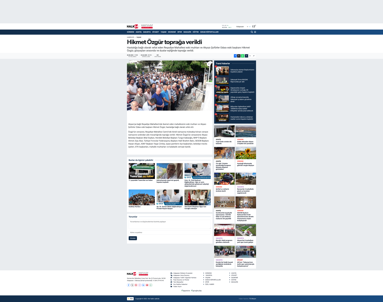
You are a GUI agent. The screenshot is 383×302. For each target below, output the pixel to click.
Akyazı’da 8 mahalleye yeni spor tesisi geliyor (245, 241)
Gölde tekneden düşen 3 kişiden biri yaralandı (245, 142)
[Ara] (252, 32)
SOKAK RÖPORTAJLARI (209, 32)
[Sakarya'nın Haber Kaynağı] (140, 26)
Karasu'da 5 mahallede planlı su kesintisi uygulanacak (245, 191)
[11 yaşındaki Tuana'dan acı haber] (142, 171)
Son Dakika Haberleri (180, 284)
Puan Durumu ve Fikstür (181, 280)
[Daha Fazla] (246, 56)
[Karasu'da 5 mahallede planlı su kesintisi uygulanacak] (245, 179)
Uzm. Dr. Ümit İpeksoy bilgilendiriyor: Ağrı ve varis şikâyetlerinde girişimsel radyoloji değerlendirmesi (197, 183)
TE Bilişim (252, 299)
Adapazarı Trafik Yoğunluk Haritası (184, 278)
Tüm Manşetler (178, 282)
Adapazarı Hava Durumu (181, 275)
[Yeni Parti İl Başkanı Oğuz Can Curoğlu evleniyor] (198, 197)
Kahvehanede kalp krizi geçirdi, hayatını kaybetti (168, 181)
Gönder (133, 238)
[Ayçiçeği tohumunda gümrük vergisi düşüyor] (245, 153)
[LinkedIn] (143, 285)
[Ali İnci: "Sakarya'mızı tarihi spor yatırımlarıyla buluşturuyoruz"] (245, 252)
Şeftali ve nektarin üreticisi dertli (222, 190)
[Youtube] (147, 285)
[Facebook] (128, 285)
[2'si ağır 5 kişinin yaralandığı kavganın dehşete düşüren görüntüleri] (224, 153)
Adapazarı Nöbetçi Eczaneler (182, 273)
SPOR (179, 32)
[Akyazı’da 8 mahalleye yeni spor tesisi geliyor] (245, 230)
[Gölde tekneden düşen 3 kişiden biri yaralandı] (245, 131)
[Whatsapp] (150, 285)
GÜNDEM (130, 32)
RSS (131, 299)
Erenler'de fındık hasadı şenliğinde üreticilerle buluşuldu (224, 264)
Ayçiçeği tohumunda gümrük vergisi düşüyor (245, 164)
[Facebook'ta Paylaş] (235, 56)
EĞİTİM (196, 32)
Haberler (130, 37)
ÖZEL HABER (209, 284)
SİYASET (155, 32)
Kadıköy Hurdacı (134, 207)
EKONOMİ (172, 32)
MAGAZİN (187, 32)
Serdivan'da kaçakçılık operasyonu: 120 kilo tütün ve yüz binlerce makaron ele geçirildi (224, 216)
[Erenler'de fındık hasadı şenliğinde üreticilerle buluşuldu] (224, 252)
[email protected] (146, 280)
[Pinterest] (136, 285)
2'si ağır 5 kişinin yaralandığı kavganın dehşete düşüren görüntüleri (223, 166)
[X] (132, 285)
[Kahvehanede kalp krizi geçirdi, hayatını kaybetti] (170, 171)
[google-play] (196, 291)
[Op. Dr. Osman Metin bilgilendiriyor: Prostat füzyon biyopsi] (170, 197)
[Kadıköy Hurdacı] (142, 197)
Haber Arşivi (177, 286)
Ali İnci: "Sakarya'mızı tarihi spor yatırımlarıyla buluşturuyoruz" (245, 264)
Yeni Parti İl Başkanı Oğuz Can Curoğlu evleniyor (195, 207)
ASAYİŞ (138, 32)
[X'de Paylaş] (238, 56)
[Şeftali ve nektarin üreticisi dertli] (224, 179)
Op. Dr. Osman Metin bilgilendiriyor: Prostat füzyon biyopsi (169, 207)
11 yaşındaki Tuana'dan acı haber (141, 180)
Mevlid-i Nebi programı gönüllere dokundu (224, 241)
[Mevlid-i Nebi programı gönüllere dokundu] (224, 230)
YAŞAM (163, 32)
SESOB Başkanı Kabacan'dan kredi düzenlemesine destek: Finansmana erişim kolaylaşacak (245, 216)
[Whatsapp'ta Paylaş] (242, 56)
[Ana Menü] (254, 32)
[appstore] (186, 291)
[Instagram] (139, 285)
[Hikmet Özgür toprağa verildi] (169, 85)
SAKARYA (147, 32)
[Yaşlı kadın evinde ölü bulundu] (224, 131)
